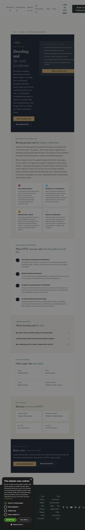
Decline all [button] (24, 520)
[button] (17, 524)
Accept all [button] (10, 520)
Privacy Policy (8, 498)
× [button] (31, 479)
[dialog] (17, 502)
